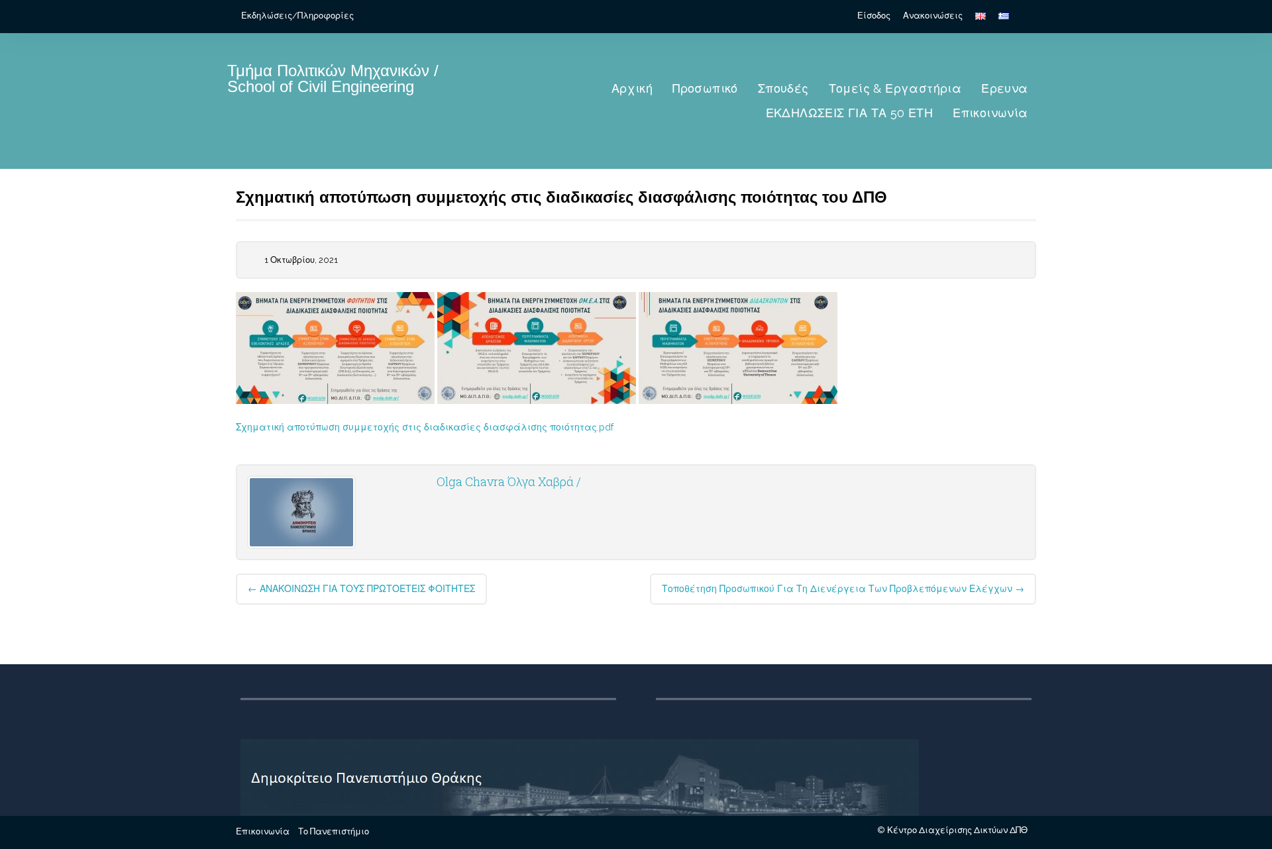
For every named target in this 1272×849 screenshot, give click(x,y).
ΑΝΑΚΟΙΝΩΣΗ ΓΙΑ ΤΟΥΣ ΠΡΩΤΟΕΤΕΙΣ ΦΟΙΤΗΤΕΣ (361, 588)
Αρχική (632, 88)
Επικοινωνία (990, 113)
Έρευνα (1004, 88)
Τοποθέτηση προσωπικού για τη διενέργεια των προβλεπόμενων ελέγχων (843, 588)
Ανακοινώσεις (933, 15)
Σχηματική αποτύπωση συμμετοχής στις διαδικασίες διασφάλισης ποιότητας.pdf (424, 427)
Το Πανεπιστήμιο (333, 831)
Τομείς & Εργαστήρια (895, 88)
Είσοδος (873, 15)
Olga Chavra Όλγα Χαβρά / (509, 481)
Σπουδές (783, 88)
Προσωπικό (705, 88)
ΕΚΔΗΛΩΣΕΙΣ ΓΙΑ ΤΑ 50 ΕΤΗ (849, 113)
